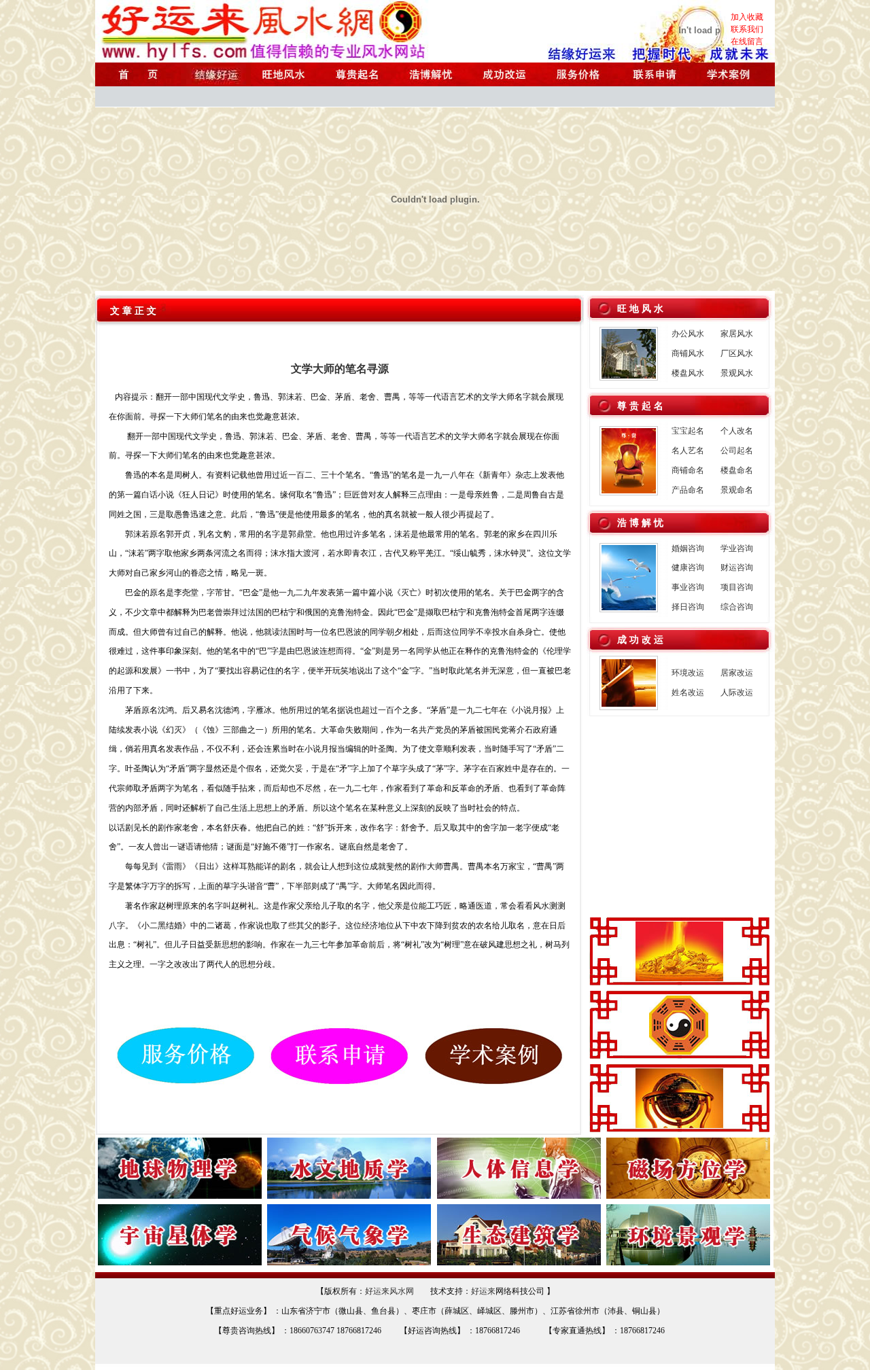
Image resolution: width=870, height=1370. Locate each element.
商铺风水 (688, 353)
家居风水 (736, 333)
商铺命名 (688, 470)
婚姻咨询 (688, 548)
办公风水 (688, 333)
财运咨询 (736, 567)
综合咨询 (736, 607)
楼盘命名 (736, 470)
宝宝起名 (688, 431)
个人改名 (736, 431)
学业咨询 (736, 548)
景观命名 (736, 490)
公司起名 (736, 450)
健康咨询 (688, 567)
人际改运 (736, 692)
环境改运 (688, 673)
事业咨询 (688, 587)
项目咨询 (736, 587)
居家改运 (736, 673)
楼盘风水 (688, 373)
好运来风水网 (389, 1291)
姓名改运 (688, 692)
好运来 (483, 1291)
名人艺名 (688, 450)
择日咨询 (688, 607)
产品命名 (688, 490)
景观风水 (736, 373)
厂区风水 (736, 353)
